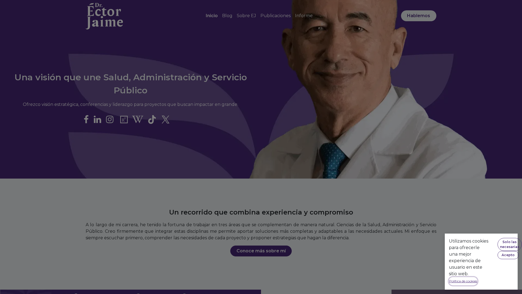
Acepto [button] (508, 255)
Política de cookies (463, 281)
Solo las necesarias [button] (509, 244)
